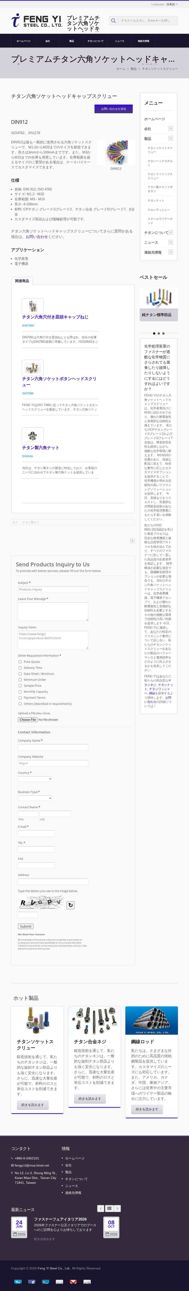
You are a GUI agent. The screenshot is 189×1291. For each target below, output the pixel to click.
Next (117, 1208)
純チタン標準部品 (156, 315)
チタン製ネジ (31, 522)
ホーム (120, 69)
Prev (100, 1208)
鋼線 (152, 693)
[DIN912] (116, 152)
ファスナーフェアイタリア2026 (60, 1219)
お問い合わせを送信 (113, 109)
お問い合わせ (37, 237)
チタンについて (96, 40)
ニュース (119, 40)
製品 (71, 40)
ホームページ (23, 40)
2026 (21, 1234)
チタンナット (156, 200)
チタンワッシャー (159, 210)
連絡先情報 (143, 40)
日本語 (170, 4)
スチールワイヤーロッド (160, 221)
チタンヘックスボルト (160, 163)
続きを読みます (32, 1104)
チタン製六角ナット (40, 447)
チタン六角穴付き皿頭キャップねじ (55, 316)
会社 (47, 40)
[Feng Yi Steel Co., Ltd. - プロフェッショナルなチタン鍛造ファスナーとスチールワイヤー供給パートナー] (37, 19)
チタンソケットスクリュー (160, 69)
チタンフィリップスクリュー (160, 176)
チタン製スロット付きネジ (160, 189)
